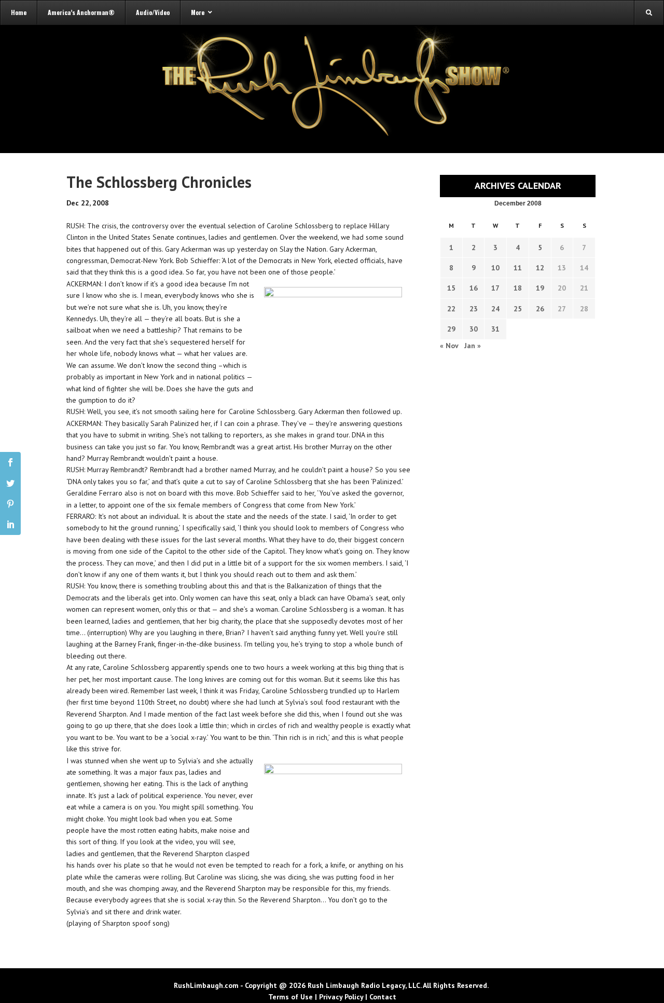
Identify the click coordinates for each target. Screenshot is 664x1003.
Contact (382, 996)
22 (451, 308)
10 (495, 267)
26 (540, 308)
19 (540, 288)
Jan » (472, 345)
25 (518, 308)
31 (495, 329)
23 (473, 308)
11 (518, 267)
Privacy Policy (341, 996)
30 (473, 329)
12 (540, 267)
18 (518, 288)
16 (473, 288)
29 (451, 329)
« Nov (449, 345)
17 (495, 288)
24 (495, 308)
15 (451, 288)
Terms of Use (290, 996)
